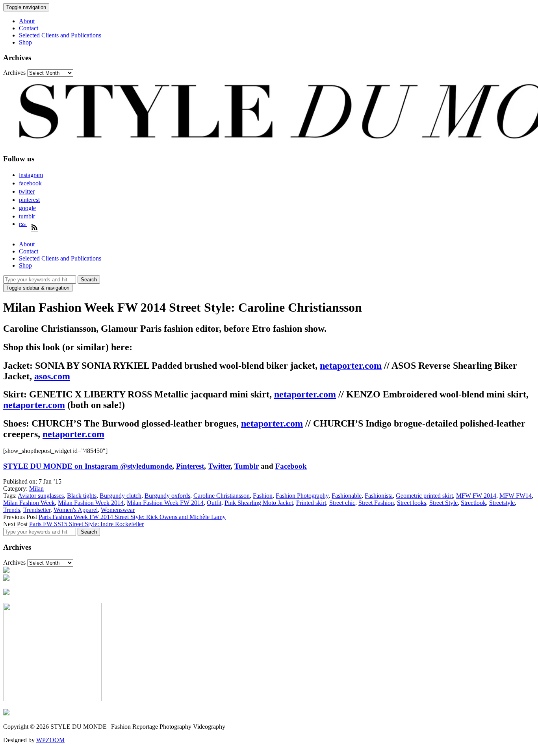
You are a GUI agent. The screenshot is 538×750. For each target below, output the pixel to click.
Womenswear (118, 509)
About (27, 21)
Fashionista (379, 495)
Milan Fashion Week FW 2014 (165, 502)
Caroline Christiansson (221, 495)
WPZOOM (50, 740)
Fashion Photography (302, 495)
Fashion (263, 495)
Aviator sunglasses (41, 495)
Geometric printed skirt (424, 495)
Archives (14, 72)
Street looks (411, 502)
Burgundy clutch (120, 495)
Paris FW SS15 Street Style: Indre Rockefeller (86, 524)
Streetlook (473, 502)
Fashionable (347, 495)
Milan (36, 488)
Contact (28, 28)
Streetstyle (502, 502)
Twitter (219, 466)
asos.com (52, 376)
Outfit (214, 502)
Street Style (443, 502)
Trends (11, 509)
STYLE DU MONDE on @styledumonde (87, 466)
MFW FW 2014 (476, 495)
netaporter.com (351, 365)
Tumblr (246, 466)
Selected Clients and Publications (60, 35)
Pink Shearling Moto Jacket (258, 502)
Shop (25, 42)
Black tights (81, 495)
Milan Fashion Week (29, 502)
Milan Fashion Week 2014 (91, 502)
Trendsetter (36, 509)
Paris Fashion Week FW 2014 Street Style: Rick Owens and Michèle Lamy (132, 517)
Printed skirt (311, 502)
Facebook (291, 466)
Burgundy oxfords (167, 495)
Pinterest (190, 466)
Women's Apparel (76, 509)
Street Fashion (376, 502)
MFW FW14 (515, 495)
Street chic (342, 502)
